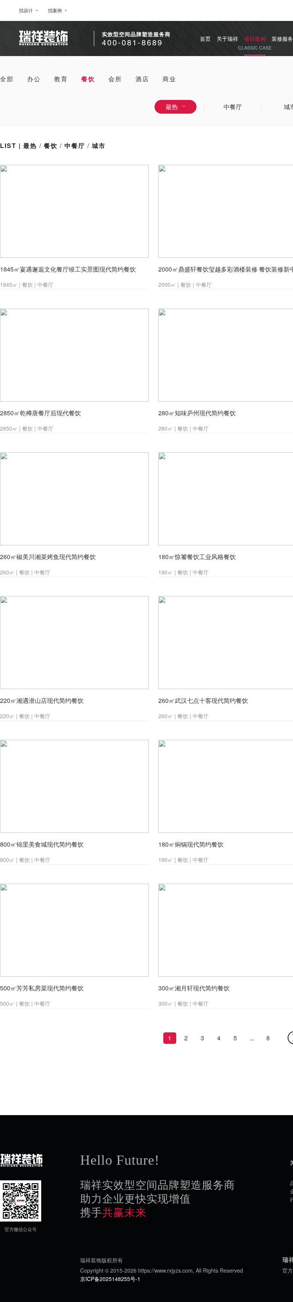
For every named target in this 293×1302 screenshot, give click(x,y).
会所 (115, 78)
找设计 (26, 10)
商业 (169, 78)
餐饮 (88, 78)
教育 (61, 78)
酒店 (142, 78)
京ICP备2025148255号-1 (110, 1279)
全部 (7, 78)
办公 (34, 78)
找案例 (55, 10)
